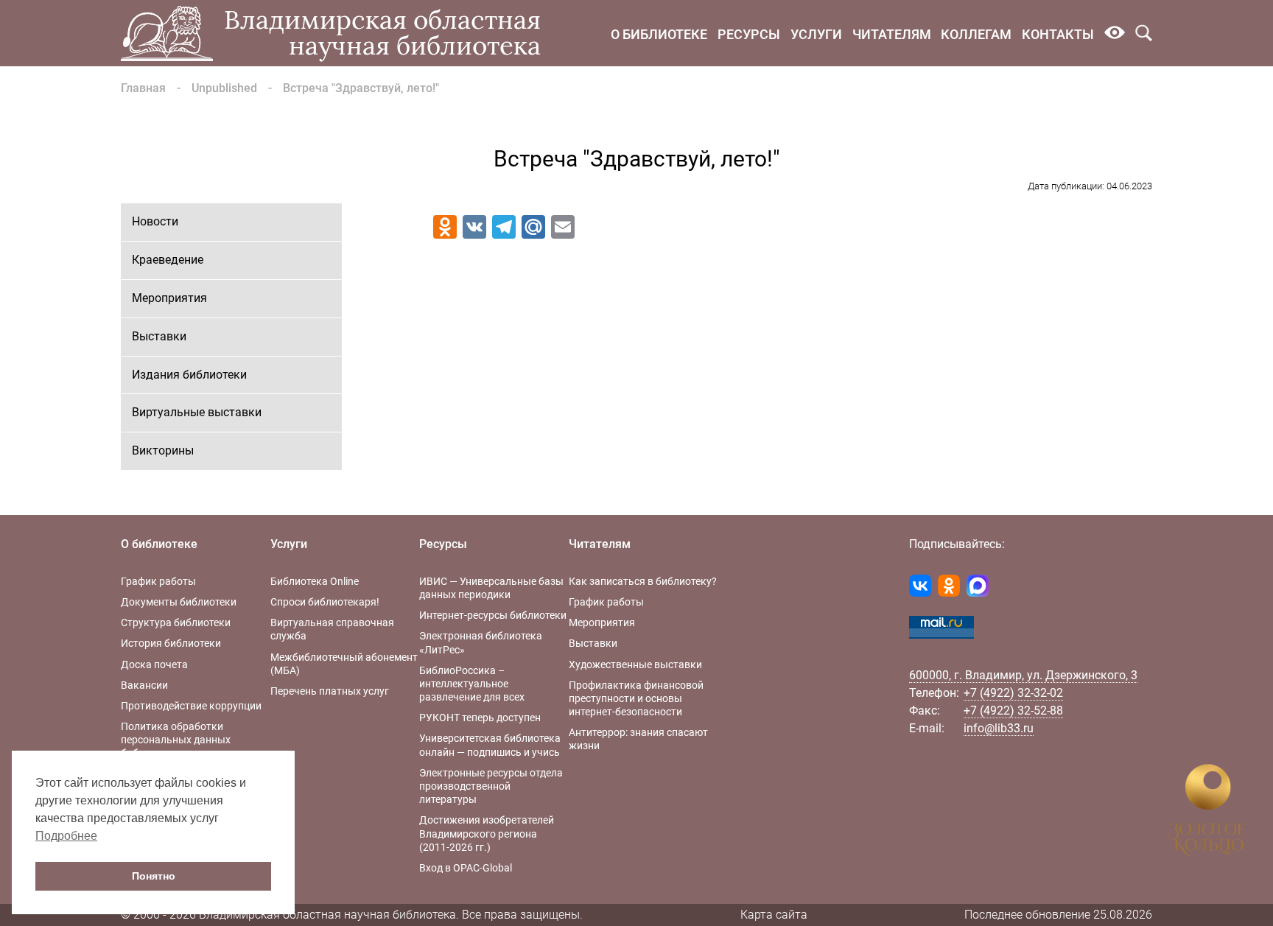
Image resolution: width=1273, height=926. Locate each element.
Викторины (163, 450)
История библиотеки (171, 643)
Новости (155, 221)
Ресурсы (749, 34)
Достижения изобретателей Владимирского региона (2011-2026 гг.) (486, 833)
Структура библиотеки (176, 622)
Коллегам (976, 34)
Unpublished (224, 88)
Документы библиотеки (178, 602)
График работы (158, 581)
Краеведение (167, 260)
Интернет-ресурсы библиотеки (493, 615)
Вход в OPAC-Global (465, 868)
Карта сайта (773, 915)
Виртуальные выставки (197, 412)
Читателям (891, 34)
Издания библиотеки (189, 375)
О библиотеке (659, 34)
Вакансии (144, 685)
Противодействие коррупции (191, 706)
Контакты (1058, 34)
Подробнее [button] (66, 835)
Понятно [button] (153, 876)
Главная (143, 88)
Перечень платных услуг (329, 691)
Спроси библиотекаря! (324, 602)
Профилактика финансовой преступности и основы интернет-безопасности (636, 698)
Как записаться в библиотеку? (643, 581)
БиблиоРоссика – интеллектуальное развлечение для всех (472, 683)
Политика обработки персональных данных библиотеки (176, 739)
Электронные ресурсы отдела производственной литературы (491, 786)
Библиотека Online (314, 581)
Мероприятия (169, 298)
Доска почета (154, 664)
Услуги (816, 34)
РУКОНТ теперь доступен (480, 717)
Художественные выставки (635, 664)
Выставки (159, 336)
